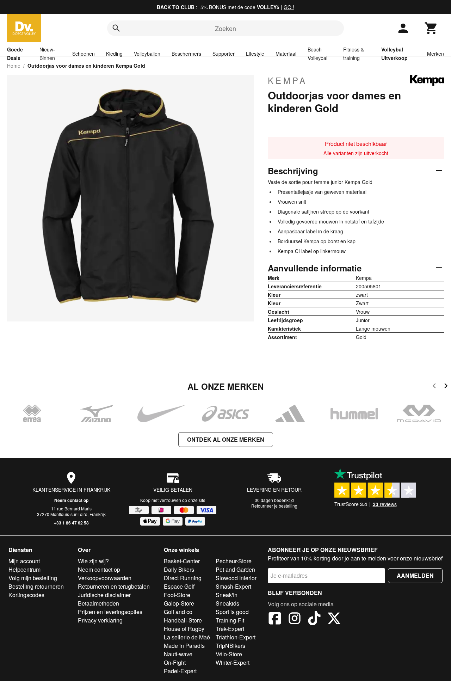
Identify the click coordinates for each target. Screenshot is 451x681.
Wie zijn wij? (93, 561)
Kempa (287, 80)
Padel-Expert (180, 671)
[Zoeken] (116, 28)
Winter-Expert (232, 662)
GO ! (289, 7)
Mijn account (24, 561)
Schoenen (83, 53)
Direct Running (183, 578)
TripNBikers (230, 646)
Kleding (114, 53)
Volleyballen (147, 53)
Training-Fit (230, 620)
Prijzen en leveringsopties (110, 612)
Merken (435, 53)
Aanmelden (415, 575)
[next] (446, 387)
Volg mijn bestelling (32, 578)
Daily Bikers (179, 569)
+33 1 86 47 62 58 (71, 523)
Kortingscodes (26, 595)
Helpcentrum (24, 569)
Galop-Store (179, 603)
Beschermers (186, 53)
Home (13, 65)
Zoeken (225, 28)
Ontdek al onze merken (225, 439)
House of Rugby (184, 629)
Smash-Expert (233, 586)
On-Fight (175, 662)
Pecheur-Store (234, 561)
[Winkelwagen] (431, 28)
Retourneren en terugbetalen (114, 586)
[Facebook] (275, 619)
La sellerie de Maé (187, 637)
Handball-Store (183, 620)
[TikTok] (314, 619)
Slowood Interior (236, 578)
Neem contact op (71, 500)
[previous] (434, 387)
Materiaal (286, 53)
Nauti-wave (178, 654)
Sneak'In (226, 595)
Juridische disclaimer (104, 595)
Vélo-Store (229, 654)
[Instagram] (295, 619)
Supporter (223, 53)
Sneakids (227, 603)
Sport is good (232, 612)
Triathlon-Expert (235, 637)
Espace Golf (179, 586)
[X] (334, 619)
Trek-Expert (230, 629)
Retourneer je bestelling (274, 506)
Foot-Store (177, 595)
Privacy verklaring (100, 620)
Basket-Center (182, 561)
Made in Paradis (184, 646)
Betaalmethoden (98, 603)
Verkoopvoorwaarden (104, 578)
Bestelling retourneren (36, 586)
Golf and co (178, 612)
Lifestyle (255, 53)
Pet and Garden (235, 569)
